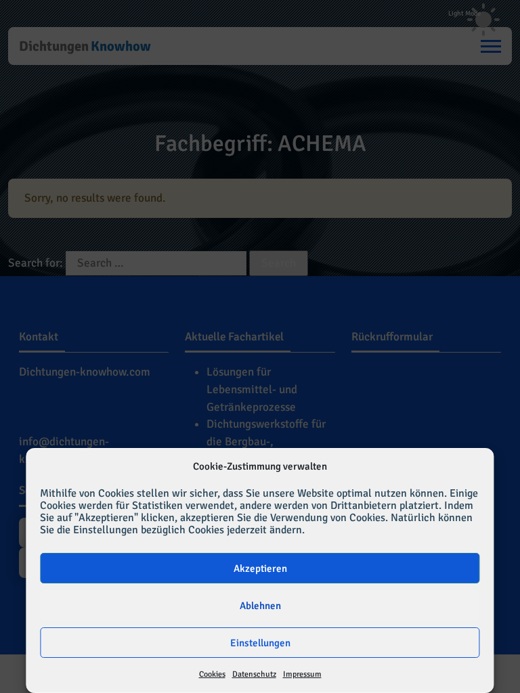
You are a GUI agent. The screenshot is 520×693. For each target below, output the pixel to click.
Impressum (302, 674)
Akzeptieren (260, 568)
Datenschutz (254, 674)
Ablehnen (260, 606)
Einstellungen (260, 643)
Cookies (212, 674)
